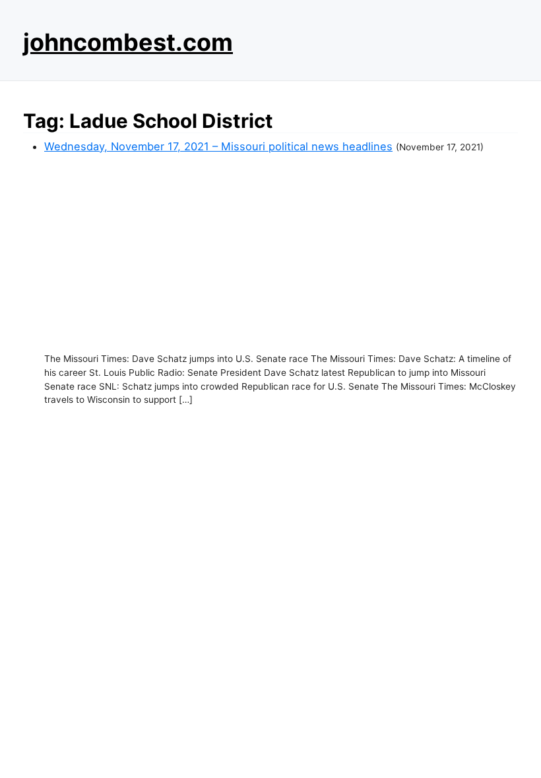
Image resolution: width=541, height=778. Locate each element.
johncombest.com (128, 42)
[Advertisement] (281, 253)
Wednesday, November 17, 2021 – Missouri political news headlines (218, 146)
